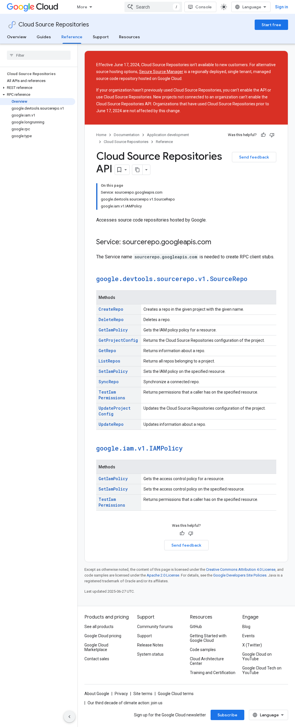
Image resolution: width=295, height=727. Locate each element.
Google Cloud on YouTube (257, 656)
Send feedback (254, 157)
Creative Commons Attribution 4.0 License (240, 569)
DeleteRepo (111, 319)
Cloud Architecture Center (207, 661)
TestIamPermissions (112, 394)
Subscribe (227, 715)
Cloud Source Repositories (53, 24)
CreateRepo (111, 309)
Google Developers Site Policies (239, 575)
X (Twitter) (252, 645)
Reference (71, 36)
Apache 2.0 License (163, 575)
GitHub (196, 626)
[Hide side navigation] (69, 716)
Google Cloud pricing (102, 635)
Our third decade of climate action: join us (125, 703)
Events (248, 635)
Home (101, 135)
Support (101, 36)
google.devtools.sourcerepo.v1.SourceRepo (171, 278)
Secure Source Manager (161, 71)
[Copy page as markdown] (137, 170)
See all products (99, 626)
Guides (44, 36)
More (82, 6)
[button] (37, 87)
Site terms (142, 693)
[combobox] (153, 7)
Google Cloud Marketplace (96, 647)
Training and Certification (212, 672)
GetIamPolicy (113, 330)
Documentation (126, 135)
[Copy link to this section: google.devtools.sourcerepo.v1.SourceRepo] (253, 279)
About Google (96, 693)
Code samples (203, 649)
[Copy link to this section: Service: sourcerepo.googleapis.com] (217, 242)
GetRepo (107, 350)
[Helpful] (263, 135)
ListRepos (109, 361)
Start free (271, 24)
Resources (129, 36)
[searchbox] (39, 55)
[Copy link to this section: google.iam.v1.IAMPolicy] (188, 448)
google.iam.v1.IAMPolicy (139, 448)
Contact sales (96, 659)
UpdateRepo (111, 424)
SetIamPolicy (113, 371)
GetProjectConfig (118, 340)
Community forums (155, 626)
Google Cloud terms (176, 693)
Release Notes (150, 645)
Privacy (121, 693)
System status (150, 654)
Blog (246, 626)
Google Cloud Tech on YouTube (261, 670)
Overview (16, 36)
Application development (168, 135)
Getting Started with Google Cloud (208, 638)
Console (203, 6)
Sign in (281, 7)
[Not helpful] (272, 135)
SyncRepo (109, 381)
